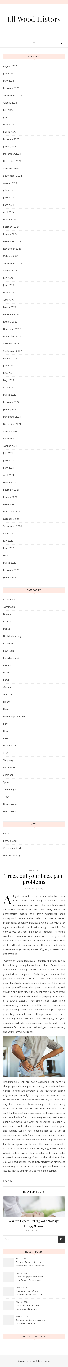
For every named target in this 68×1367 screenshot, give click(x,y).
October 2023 (11, 255)
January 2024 (10, 234)
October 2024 (11, 168)
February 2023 (11, 314)
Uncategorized (11, 803)
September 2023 (12, 263)
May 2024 (8, 204)
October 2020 (11, 518)
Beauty (7, 614)
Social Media (9, 767)
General (7, 694)
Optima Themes (43, 1361)
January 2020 (10, 577)
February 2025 (11, 139)
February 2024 (11, 226)
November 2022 (12, 336)
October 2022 (11, 343)
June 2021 (8, 460)
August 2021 (10, 445)
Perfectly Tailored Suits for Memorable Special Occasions (30, 1264)
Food (6, 679)
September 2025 (12, 95)
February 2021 (11, 489)
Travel (6, 796)
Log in (6, 833)
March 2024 (9, 219)
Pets (5, 738)
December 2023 (12, 241)
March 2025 (9, 131)
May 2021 (8, 467)
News (6, 730)
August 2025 (10, 102)
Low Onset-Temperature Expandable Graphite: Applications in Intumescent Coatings (29, 1307)
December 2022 (12, 329)
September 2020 (12, 526)
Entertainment (11, 657)
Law (5, 723)
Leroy (9, 1180)
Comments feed (12, 848)
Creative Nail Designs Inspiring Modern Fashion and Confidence (30, 1321)
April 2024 (8, 212)
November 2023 (12, 248)
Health (6, 701)
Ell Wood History (34, 18)
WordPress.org (11, 855)
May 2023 (8, 292)
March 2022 (9, 394)
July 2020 (8, 540)
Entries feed (10, 840)
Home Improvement (14, 716)
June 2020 (8, 548)
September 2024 (12, 175)
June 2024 (8, 197)
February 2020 (11, 570)
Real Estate (9, 745)
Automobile (9, 606)
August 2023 (10, 270)
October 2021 (11, 431)
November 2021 (12, 423)
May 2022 (8, 380)
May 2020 (8, 555)
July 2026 (8, 73)
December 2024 (12, 153)
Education (8, 650)
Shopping (8, 760)
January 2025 (10, 146)
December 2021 (12, 416)
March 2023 (9, 307)
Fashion (7, 665)
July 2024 (8, 190)
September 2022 (12, 350)
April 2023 (8, 299)
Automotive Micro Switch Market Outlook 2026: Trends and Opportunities (30, 1293)
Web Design (9, 811)
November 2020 (12, 511)
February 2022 (11, 402)
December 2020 (12, 504)
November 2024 (12, 161)
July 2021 (8, 453)
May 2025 (8, 124)
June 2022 (8, 372)
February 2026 (11, 88)
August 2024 (10, 182)
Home (6, 709)
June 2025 (8, 117)
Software (8, 774)
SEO (5, 752)
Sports (6, 782)
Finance (7, 672)
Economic (8, 643)
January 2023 (10, 321)
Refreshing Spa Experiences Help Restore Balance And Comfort (29, 1278)
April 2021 (8, 475)
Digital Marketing (12, 636)
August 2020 (10, 533)
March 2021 (9, 482)
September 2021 (12, 438)
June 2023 (8, 285)
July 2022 (8, 365)
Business (8, 621)
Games (7, 687)
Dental (6, 628)
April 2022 (8, 387)
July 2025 (8, 109)
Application (9, 599)
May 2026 (8, 80)
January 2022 (10, 409)
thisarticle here (24, 1104)
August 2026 (10, 66)
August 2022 (10, 358)
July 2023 (8, 277)
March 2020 (9, 562)
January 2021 (10, 496)
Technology (9, 789)
